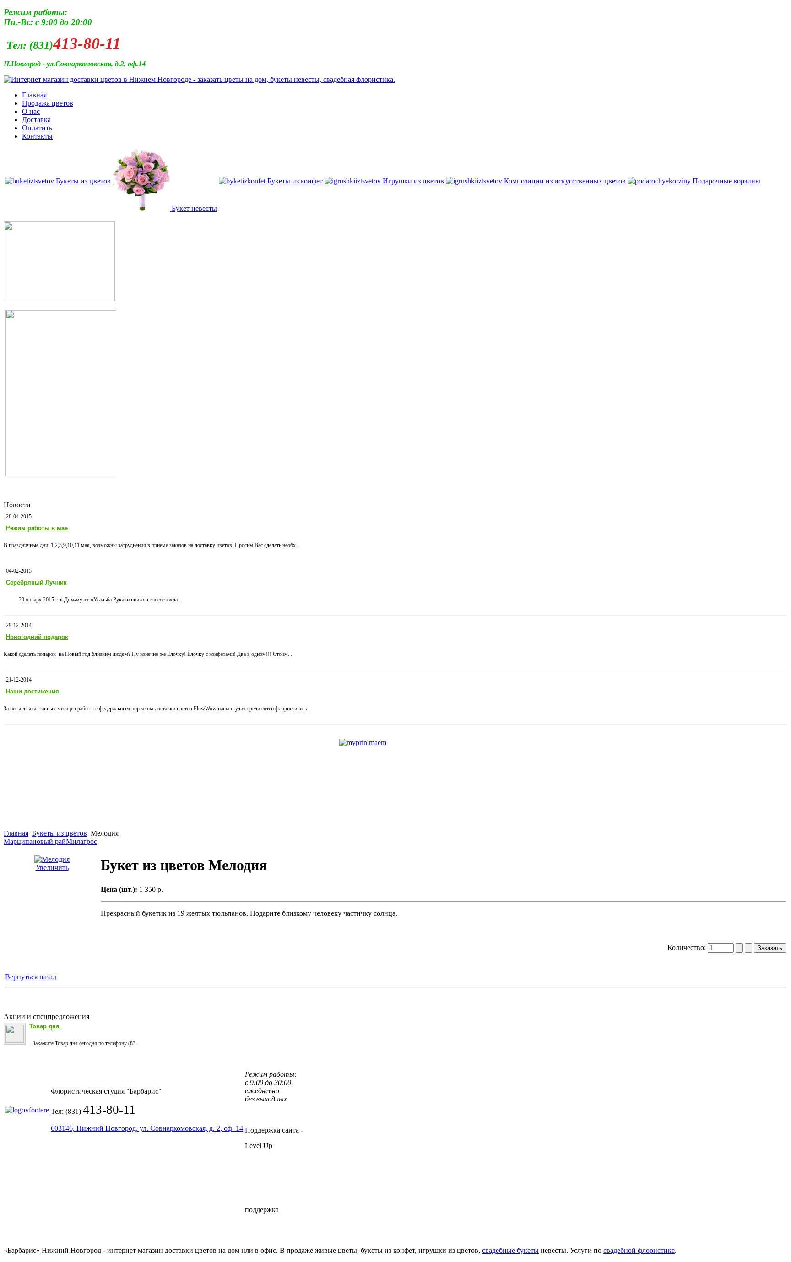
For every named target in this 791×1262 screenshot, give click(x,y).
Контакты (37, 136)
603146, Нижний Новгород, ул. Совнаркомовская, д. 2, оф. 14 (147, 1128)
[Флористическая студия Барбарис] (199, 79)
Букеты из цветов (59, 833)
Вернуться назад (30, 977)
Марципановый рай (35, 841)
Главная (34, 95)
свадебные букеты (510, 1250)
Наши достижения (32, 691)
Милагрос (81, 841)
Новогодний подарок (37, 637)
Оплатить (37, 128)
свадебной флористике (639, 1250)
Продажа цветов (47, 103)
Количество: (687, 947)
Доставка (36, 120)
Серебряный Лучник (36, 582)
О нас (31, 111)
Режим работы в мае (37, 528)
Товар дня (44, 1026)
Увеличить (52, 867)
